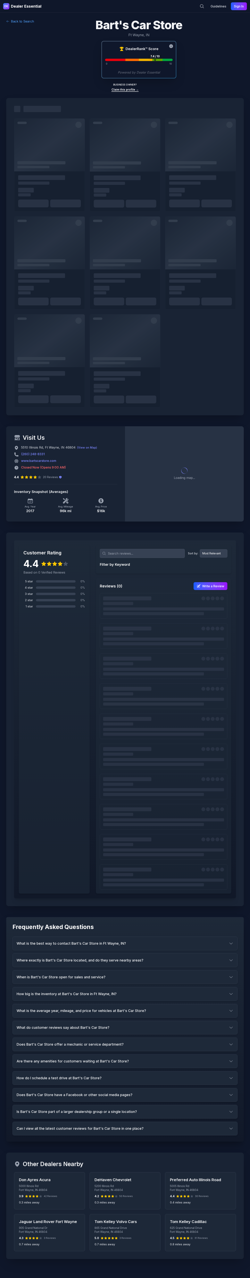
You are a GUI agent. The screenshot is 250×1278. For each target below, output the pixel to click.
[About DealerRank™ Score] (171, 46)
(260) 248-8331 (33, 454)
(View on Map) (87, 447)
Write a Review (213, 586)
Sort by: (193, 553)
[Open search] (202, 6)
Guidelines (218, 6)
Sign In (239, 6)
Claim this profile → (125, 89)
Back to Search (22, 21)
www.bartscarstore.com (38, 461)
